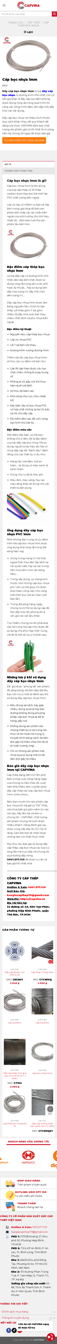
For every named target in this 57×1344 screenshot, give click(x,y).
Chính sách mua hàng (15, 1311)
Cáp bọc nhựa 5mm (42, 1073)
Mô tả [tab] (8, 164)
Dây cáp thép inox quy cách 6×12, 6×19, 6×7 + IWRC (14, 1076)
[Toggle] (54, 1312)
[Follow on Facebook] (8, 1330)
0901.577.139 (37, 887)
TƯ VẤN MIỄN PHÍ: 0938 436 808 (24, 140)
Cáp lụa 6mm (14, 1022)
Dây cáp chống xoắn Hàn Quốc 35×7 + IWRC (42, 1125)
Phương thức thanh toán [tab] (19, 171)
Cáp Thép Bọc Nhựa (33, 24)
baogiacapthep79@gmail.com (28, 895)
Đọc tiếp (14, 1028)
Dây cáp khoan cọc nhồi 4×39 (15, 973)
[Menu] (4, 5)
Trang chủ (15, 22)
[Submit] (54, 14)
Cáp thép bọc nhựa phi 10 (15, 1125)
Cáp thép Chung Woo (42, 972)
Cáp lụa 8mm (42, 1022)
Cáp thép (33, 22)
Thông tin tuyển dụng (15, 1317)
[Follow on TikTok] (14, 1330)
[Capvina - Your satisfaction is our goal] (28, 5)
